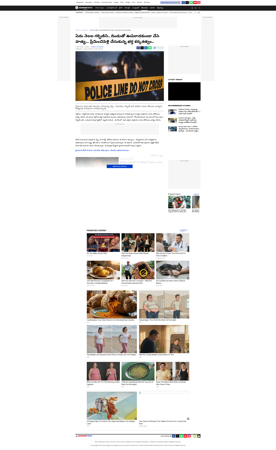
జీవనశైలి (127, 8)
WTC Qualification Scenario (178, 12)
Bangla (127, 2)
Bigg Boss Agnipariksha (142, 12)
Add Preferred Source (169, 2)
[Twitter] (187, 2)
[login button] (192, 8)
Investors (178, 442)
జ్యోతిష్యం (160, 8)
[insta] (199, 2)
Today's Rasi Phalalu (107, 12)
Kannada (97, 2)
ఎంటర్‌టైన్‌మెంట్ (111, 8)
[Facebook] (183, 2)
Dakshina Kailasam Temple (124, 12)
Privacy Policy (120, 442)
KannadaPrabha (106, 2)
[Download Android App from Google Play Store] (195, 436)
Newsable (88, 2)
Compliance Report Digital (165, 442)
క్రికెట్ (120, 8)
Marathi (139, 2)
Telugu (116, 2)
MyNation (147, 2)
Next (199, 12)
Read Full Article (120, 166)
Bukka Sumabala (97, 47)
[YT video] (195, 2)
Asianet (83, 435)
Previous (195, 12)
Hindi (133, 2)
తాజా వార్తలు (99, 8)
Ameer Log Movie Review (159, 12)
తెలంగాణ (144, 8)
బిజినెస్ (152, 8)
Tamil (122, 2)
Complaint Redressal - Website (145, 442)
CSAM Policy (130, 442)
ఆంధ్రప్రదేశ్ (135, 8)
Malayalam (80, 2)
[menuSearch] (199, 8)
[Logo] (84, 8)
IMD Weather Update (92, 12)
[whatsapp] (191, 2)
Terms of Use (110, 442)
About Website (100, 442)
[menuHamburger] (196, 8)
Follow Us (160, 48)
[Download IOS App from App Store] (199, 436)
